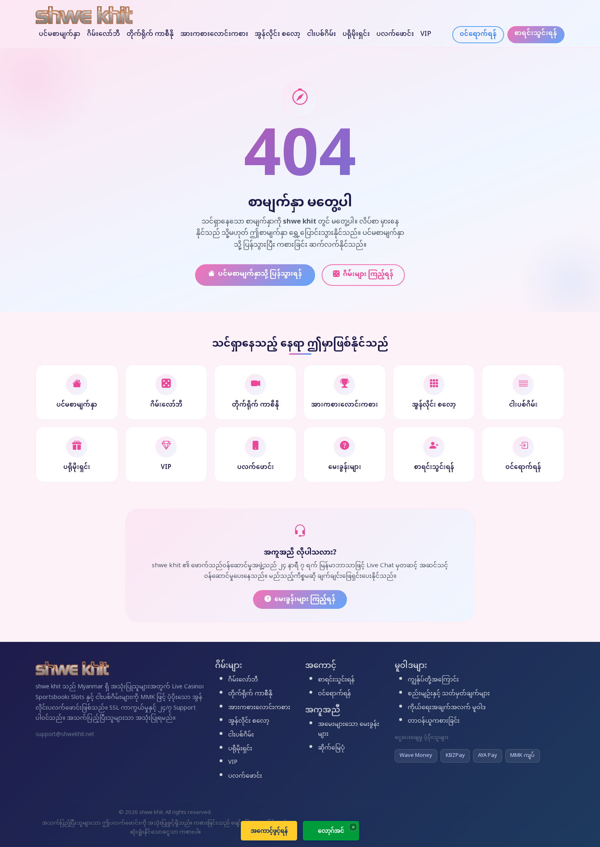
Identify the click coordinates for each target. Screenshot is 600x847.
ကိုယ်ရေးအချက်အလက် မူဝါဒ (447, 708)
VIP (425, 34)
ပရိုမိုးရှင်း (356, 34)
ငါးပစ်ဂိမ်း (321, 34)
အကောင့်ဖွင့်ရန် (269, 830)
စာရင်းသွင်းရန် (535, 34)
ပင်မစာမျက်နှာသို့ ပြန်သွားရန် (260, 274)
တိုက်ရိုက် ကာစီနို (150, 34)
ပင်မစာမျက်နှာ (59, 34)
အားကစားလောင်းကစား (214, 34)
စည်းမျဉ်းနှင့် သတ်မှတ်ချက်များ (449, 694)
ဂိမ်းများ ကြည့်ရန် (368, 275)
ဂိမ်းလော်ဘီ (103, 34)
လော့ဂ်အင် (331, 830)
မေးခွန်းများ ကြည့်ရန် (305, 600)
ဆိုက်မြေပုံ (331, 748)
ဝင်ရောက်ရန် (478, 34)
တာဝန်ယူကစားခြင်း (434, 721)
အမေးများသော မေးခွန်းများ (348, 730)
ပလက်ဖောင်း (395, 34)
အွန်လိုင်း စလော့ (277, 34)
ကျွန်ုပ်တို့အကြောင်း (433, 680)
